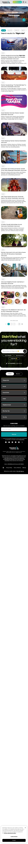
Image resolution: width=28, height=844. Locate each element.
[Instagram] (19, 442)
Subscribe (14, 434)
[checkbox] (1, 438)
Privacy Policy (21, 439)
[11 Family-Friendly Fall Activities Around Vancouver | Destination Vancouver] (14, 212)
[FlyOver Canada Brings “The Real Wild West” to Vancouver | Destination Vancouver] (14, 73)
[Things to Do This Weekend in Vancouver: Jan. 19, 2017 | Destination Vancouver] (14, 298)
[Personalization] (23, 2)
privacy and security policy (10, 833)
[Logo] (6, 2)
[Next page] (22, 324)
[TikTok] (12, 442)
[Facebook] (6, 442)
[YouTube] (9, 442)
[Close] (25, 827)
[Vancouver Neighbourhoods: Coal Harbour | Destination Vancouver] (14, 270)
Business (18, 373)
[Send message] (25, 351)
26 (19, 324)
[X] (22, 442)
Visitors (10, 373)
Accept (14, 840)
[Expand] (24, 380)
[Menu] (26, 2)
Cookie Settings (14, 836)
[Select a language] (3, 467)
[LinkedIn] (15, 442)
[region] (14, 834)
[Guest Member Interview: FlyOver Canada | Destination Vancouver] (14, 101)
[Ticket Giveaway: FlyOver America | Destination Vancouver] (14, 129)
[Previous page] (6, 324)
